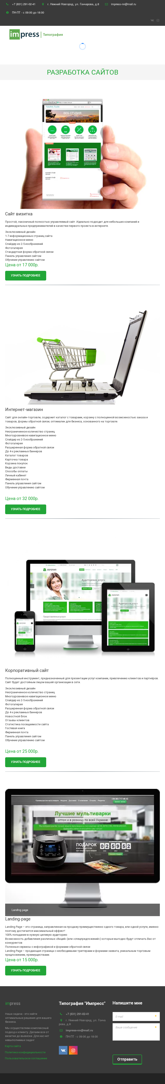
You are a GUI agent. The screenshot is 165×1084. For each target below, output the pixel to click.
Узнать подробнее (25, 275)
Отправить (127, 1059)
